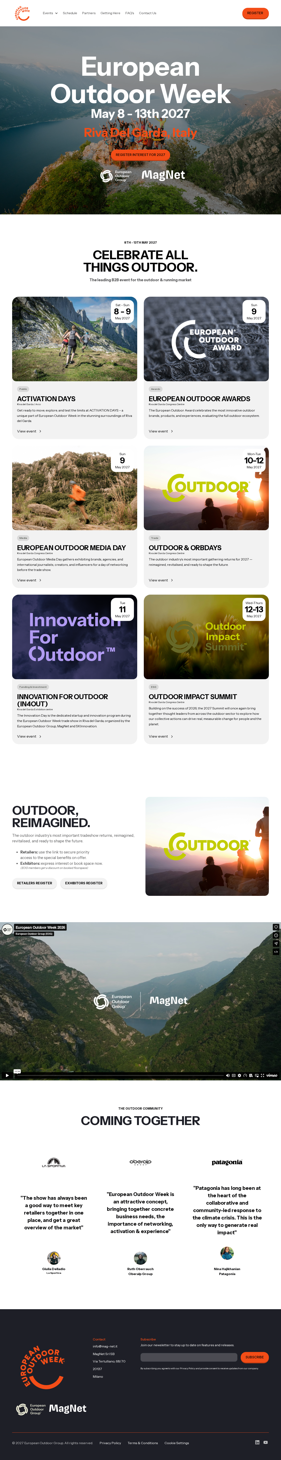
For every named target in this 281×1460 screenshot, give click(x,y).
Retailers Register (34, 883)
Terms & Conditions (143, 1443)
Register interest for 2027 (140, 155)
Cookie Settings (177, 1443)
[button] (50, 13)
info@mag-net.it (105, 1346)
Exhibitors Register (83, 883)
